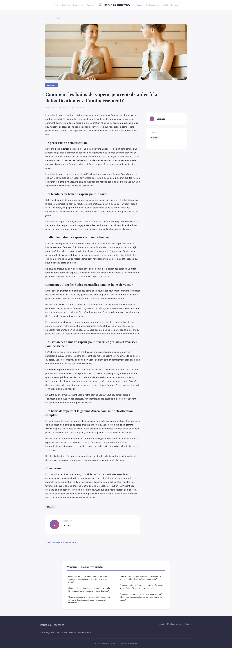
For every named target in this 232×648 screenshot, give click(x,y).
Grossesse (78, 5)
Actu (56, 5)
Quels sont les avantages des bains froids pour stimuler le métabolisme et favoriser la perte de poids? (87, 579)
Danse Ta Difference (114, 5)
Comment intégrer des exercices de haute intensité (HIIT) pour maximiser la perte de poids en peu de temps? (141, 597)
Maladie (89, 5)
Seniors (174, 5)
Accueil (48, 18)
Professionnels (153, 5)
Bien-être (65, 5)
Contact (188, 624)
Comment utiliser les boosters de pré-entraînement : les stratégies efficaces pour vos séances (141, 586)
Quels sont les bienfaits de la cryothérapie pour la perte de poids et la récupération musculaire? (140, 577)
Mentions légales (174, 624)
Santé (165, 5)
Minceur (139, 5)
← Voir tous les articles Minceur (61, 542)
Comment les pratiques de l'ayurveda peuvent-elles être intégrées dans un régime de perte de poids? (89, 589)
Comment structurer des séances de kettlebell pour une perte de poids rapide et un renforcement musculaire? (89, 600)
